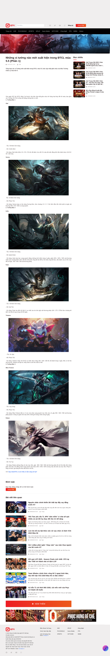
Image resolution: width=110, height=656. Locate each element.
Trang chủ (9, 31)
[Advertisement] (55, 11)
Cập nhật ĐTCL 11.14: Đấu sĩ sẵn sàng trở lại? (22, 471)
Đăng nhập (81, 25)
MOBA (75, 31)
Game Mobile (46, 31)
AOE (14, 31)
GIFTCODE (55, 31)
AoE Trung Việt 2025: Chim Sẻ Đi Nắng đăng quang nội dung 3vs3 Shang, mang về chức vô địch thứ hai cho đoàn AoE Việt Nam (94, 73)
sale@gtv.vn (45, 635)
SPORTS (31, 31)
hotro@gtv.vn (21, 648)
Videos (81, 31)
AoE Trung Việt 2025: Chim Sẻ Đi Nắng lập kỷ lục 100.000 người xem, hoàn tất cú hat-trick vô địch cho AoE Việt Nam (95, 64)
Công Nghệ (63, 31)
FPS (70, 31)
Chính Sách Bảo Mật (45, 631)
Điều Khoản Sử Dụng (45, 628)
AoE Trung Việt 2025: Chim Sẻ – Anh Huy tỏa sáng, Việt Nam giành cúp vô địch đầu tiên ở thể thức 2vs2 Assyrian (95, 82)
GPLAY (38, 31)
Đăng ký (70, 25)
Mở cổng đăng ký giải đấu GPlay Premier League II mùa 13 (95, 92)
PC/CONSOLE (22, 31)
